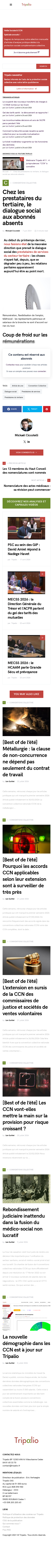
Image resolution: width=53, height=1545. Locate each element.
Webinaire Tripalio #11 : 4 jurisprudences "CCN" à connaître (38, 163)
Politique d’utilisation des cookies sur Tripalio (23, 1514)
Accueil (5, 171)
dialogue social (11, 391)
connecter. (42, 371)
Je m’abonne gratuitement (25, 52)
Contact (6, 1527)
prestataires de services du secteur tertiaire (26, 254)
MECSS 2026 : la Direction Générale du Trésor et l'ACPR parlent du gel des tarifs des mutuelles (26, 608)
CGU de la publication (12, 1520)
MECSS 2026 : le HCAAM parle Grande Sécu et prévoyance (24, 667)
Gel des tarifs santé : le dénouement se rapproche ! (25, 112)
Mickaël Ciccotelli (13, 231)
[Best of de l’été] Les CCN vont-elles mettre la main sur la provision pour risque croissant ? (25, 1116)
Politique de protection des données (19, 1517)
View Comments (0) (25, 452)
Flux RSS (7, 1530)
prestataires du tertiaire (14, 397)
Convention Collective (37, 386)
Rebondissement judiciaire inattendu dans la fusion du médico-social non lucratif (24, 1223)
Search (43, 66)
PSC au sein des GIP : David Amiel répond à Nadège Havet (24, 549)
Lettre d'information (25, 89)
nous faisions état (15, 244)
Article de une (17, 386)
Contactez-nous (12, 365)
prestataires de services (31, 391)
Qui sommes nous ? (11, 1523)
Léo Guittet (10, 781)
